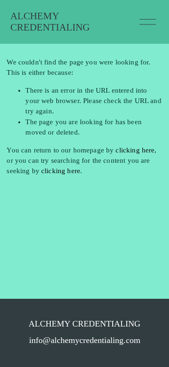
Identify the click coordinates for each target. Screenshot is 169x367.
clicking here (134, 150)
